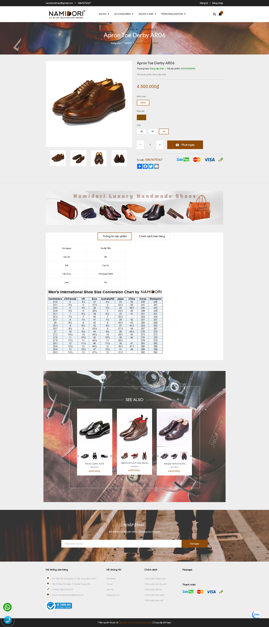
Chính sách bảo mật (153, 600)
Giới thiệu (111, 578)
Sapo (168, 622)
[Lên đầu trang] (263, 604)
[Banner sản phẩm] (134, 207)
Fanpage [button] (187, 569)
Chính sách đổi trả (153, 589)
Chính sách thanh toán (155, 578)
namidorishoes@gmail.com (59, 3)
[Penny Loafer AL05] (94, 429)
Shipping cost (112, 595)
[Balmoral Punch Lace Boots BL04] (134, 429)
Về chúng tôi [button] (113, 569)
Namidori (95, 467)
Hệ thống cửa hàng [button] (57, 569)
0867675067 (84, 3)
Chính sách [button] (151, 569)
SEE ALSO (134, 399)
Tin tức (109, 584)
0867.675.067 (66, 589)
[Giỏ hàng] (221, 13)
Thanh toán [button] (189, 584)
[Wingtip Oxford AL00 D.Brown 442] (174, 429)
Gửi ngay (194, 543)
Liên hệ (109, 589)
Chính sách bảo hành (154, 595)
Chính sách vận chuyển (155, 584)
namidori (134, 466)
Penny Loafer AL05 (94, 463)
